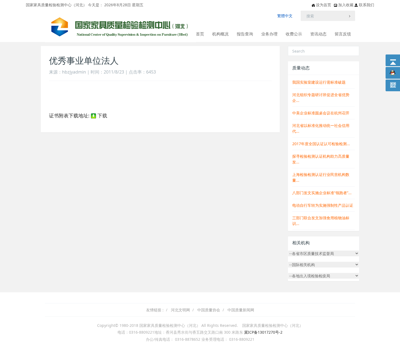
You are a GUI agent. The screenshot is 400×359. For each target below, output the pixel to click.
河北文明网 (180, 309)
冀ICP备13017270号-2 (263, 332)
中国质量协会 (208, 309)
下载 (101, 115)
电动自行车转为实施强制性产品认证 (322, 205)
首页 (200, 33)
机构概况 (220, 33)
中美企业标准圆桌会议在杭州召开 (320, 112)
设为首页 (323, 4)
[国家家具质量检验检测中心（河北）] (120, 17)
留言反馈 (343, 33)
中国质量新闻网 (240, 309)
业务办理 (269, 33)
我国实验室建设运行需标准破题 (319, 82)
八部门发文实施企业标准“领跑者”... (322, 192)
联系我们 (366, 4)
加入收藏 (346, 4)
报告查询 (245, 33)
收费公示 (294, 33)
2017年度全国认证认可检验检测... (321, 143)
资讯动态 (318, 33)
